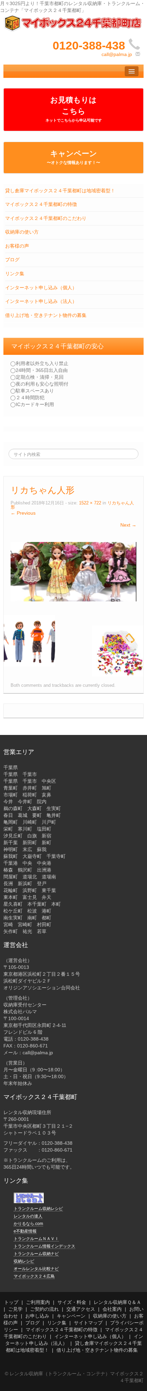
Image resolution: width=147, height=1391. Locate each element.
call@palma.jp (117, 54)
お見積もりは (73, 100)
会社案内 (112, 1309)
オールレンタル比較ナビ (36, 1268)
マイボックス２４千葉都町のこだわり (45, 218)
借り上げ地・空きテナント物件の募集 (45, 315)
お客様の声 (17, 246)
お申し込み (37, 1316)
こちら (73, 114)
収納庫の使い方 (22, 232)
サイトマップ (88, 1322)
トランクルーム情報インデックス (44, 1246)
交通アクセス (80, 1309)
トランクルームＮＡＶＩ (36, 1238)
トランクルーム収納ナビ (36, 1253)
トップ (11, 1302)
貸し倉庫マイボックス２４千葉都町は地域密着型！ (60, 190)
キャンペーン (73, 157)
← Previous (23, 513)
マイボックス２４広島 (34, 1276)
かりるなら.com (28, 1223)
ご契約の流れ (44, 1309)
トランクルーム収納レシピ (38, 1208)
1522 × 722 (90, 503)
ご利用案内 (38, 1302)
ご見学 (15, 1309)
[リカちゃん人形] (73, 571)
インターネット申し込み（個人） (41, 287)
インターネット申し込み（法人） (41, 301)
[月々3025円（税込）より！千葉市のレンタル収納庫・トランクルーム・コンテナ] (73, 22)
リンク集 (14, 273)
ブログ (12, 259)
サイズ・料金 (71, 1302)
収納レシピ (24, 1261)
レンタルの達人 (28, 1216)
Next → (128, 525)
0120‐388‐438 (89, 45)
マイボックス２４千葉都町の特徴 (41, 204)
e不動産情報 (25, 1231)
